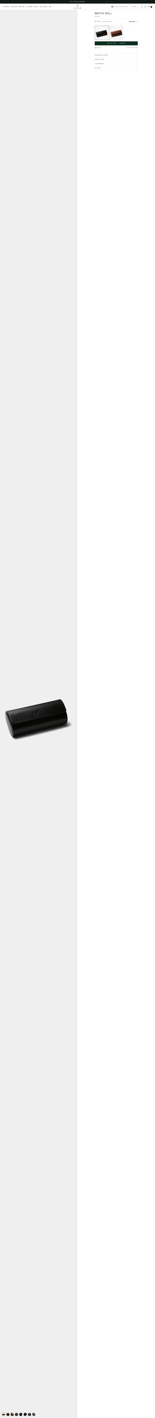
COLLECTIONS (14, 6)
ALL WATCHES (6, 6)
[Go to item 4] (16, 1414)
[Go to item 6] (25, 1414)
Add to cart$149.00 (116, 43)
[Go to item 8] (34, 1414)
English (134, 6)
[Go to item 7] (29, 1414)
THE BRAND (29, 6)
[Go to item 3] (12, 1414)
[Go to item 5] (21, 1414)
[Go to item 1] (3, 1414)
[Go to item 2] (8, 1414)
